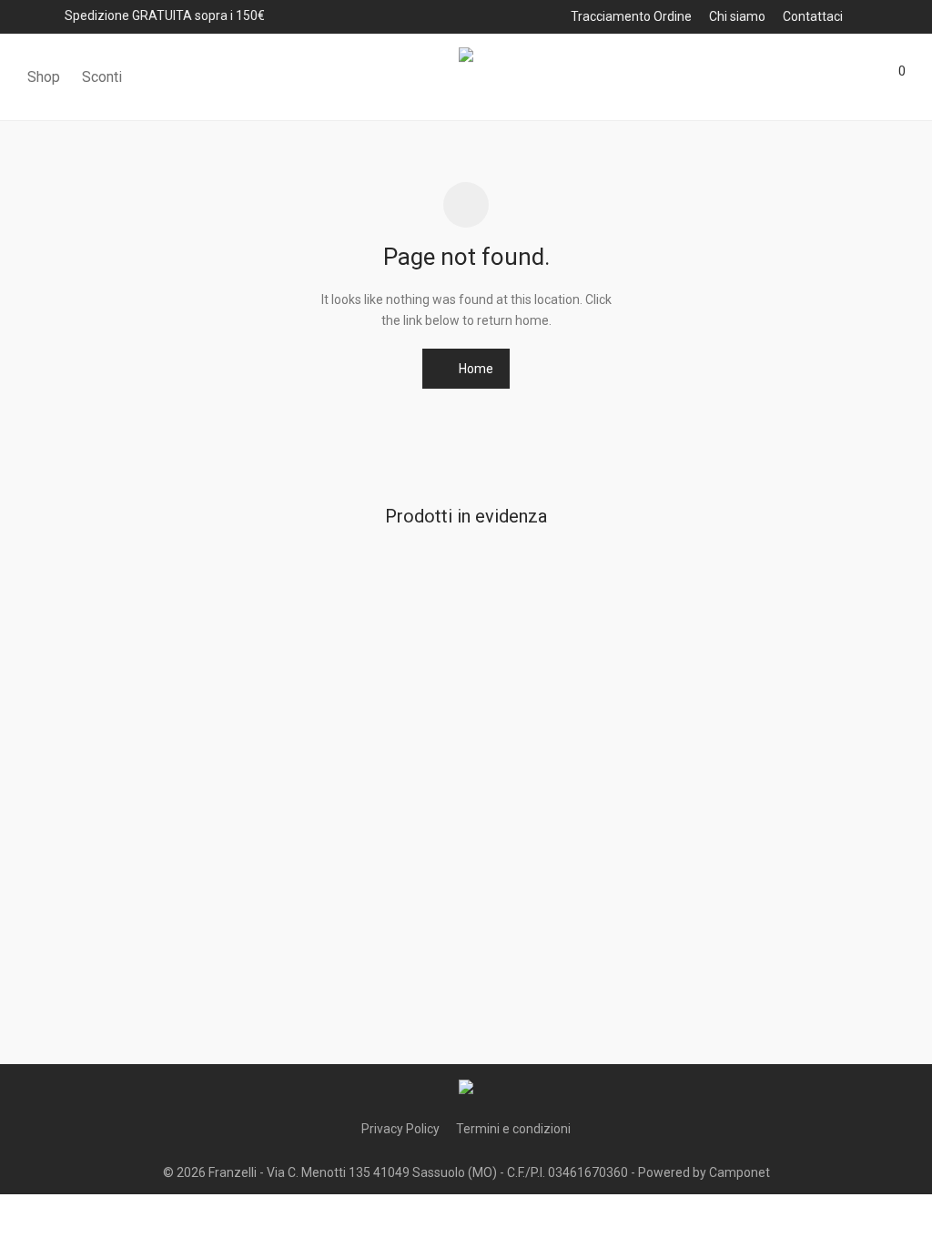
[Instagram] (899, 15)
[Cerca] (791, 77)
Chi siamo (737, 16)
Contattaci (813, 16)
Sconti (102, 77)
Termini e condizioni (513, 1128)
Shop (43, 77)
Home (474, 368)
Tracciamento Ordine (631, 16)
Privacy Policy (400, 1128)
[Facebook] (875, 15)
